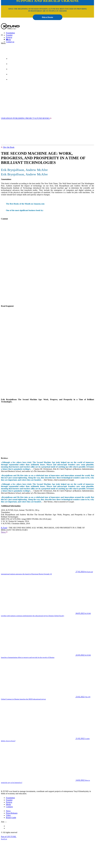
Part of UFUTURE (9, 837)
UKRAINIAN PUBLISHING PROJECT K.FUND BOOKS (25, 118)
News (3, 532)
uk (16, 52)
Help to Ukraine (47, 17)
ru (22, 52)
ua (7, 39)
